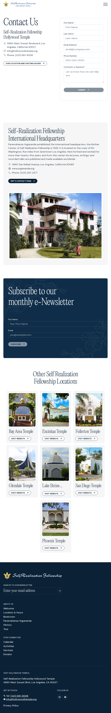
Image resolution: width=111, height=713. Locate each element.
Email (10, 330)
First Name (13, 319)
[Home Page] (19, 4)
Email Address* (70, 45)
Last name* (69, 34)
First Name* (69, 23)
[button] (105, 4)
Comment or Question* (74, 67)
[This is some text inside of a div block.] (60, 591)
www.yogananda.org (23, 168)
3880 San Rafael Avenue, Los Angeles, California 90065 (43, 164)
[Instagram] (60, 697)
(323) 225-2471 (28, 172)
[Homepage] (32, 575)
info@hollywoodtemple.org (22, 51)
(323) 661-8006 (24, 55)
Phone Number (70, 56)
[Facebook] (65, 697)
